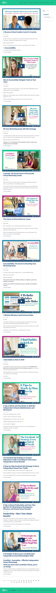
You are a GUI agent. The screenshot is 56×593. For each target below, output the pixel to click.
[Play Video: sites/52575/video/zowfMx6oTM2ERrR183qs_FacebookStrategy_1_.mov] (21, 444)
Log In (51, 2)
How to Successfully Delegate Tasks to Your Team (19, 81)
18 (14, 582)
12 (28, 580)
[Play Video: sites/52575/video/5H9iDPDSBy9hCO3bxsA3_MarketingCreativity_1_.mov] (21, 540)
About (21, 2)
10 (23, 580)
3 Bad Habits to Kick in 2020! (13, 360)
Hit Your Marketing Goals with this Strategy (19, 129)
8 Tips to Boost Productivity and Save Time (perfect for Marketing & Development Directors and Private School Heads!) (19, 507)
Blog (31, 2)
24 (28, 582)
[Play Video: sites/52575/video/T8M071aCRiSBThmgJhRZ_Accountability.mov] (21, 250)
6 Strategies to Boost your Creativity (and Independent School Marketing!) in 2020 (19, 555)
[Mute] (35, 29)
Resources (35, 2)
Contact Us (25, 590)
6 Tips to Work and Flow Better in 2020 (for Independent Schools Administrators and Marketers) (19, 408)
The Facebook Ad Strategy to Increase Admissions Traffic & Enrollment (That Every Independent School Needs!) (19, 460)
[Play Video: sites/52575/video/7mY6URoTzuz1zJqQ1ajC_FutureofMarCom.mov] (21, 205)
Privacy (36, 590)
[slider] (19, 29)
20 (19, 582)
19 (16, 582)
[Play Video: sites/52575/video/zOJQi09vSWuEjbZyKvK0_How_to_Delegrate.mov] (21, 66)
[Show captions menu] (33, 29)
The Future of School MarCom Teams (17, 219)
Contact (47, 2)
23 (26, 582)
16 (38, 580)
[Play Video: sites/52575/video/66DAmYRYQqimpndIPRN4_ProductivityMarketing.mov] (21, 491)
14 (33, 580)
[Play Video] (3, 29)
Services (20, 590)
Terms (31, 590)
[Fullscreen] (39, 29)
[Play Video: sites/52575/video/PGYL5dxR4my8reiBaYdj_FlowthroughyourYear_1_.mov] (21, 392)
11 (26, 580)
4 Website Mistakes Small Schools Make (18, 315)
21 (21, 582)
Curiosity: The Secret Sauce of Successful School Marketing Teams (18, 174)
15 (36, 580)
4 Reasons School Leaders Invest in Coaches (20, 32)
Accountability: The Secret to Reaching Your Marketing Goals (19, 265)
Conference (41, 2)
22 (23, 582)
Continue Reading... (7, 52)
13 (31, 580)
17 (11, 582)
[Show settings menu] (37, 29)
